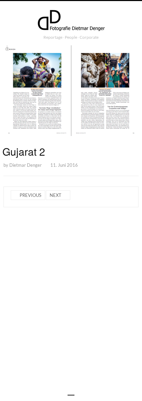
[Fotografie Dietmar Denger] (71, 21)
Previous (30, 195)
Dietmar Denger (25, 165)
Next (55, 195)
